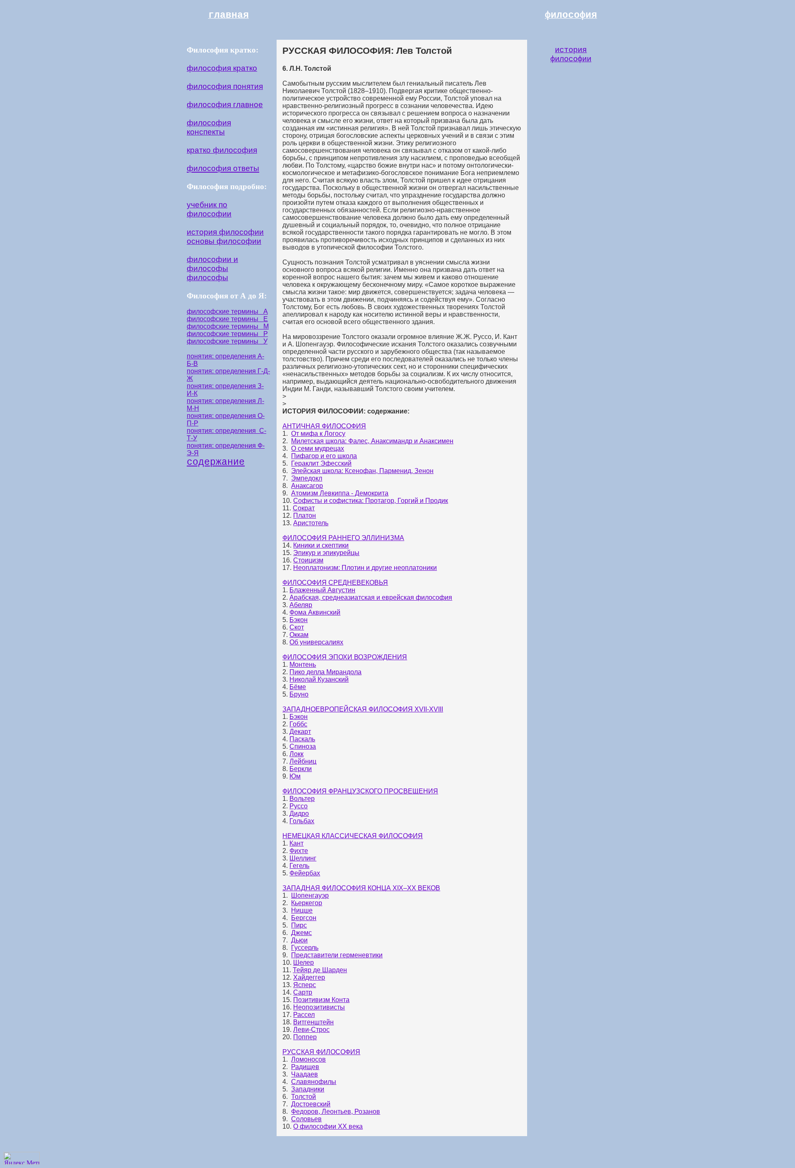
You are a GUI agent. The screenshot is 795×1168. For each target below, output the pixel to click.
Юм (295, 776)
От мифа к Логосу (318, 433)
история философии (225, 232)
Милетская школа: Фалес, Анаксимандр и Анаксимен (372, 441)
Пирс (299, 925)
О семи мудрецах (317, 448)
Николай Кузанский (319, 679)
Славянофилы (313, 1081)
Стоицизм (308, 560)
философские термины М (228, 326)
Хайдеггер (309, 977)
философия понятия (225, 86)
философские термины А (227, 311)
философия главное (225, 104)
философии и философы (212, 264)
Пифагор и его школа (324, 455)
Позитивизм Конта (321, 999)
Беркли (300, 768)
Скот (296, 627)
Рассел (304, 1014)
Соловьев (306, 1118)
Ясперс (304, 984)
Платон (304, 515)
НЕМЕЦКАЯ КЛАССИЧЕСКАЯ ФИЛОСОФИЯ (352, 835)
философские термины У (227, 341)
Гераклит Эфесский (321, 463)
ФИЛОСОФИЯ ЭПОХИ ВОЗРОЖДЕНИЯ (344, 657)
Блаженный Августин (322, 590)
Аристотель (310, 522)
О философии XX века (328, 1126)
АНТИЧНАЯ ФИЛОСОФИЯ (324, 426)
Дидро (299, 813)
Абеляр (300, 604)
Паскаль (302, 739)
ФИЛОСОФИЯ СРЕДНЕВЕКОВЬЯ (335, 582)
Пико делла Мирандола (325, 671)
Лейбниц (302, 761)
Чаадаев (304, 1074)
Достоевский (310, 1104)
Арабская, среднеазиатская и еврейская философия (370, 597)
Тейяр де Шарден (320, 969)
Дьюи (299, 940)
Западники (307, 1089)
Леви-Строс (311, 1029)
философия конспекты (209, 127)
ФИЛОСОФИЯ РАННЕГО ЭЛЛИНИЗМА (343, 537)
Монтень (302, 664)
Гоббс (298, 724)
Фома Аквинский (314, 612)
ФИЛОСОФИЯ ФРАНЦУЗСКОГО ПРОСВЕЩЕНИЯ (360, 791)
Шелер (303, 962)
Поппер (305, 1037)
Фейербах (304, 873)
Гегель (299, 865)
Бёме (297, 686)
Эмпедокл (306, 478)
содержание (216, 462)
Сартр (302, 992)
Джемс (301, 932)
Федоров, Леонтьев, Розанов (335, 1111)
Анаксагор (307, 485)
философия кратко (222, 68)
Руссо (298, 806)
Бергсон (303, 917)
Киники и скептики (321, 545)
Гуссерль (304, 947)
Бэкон (298, 619)
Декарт (300, 731)
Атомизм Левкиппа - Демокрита (339, 493)
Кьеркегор (306, 902)
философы (207, 277)
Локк (296, 753)
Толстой (303, 1096)
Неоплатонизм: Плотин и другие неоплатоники (365, 567)
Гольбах (301, 820)
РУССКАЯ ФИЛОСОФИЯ (321, 1051)
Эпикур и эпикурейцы (326, 552)
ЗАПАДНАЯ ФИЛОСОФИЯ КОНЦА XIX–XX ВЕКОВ (361, 888)
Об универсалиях (316, 642)
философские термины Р (227, 333)
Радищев (305, 1066)
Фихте (298, 850)
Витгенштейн (313, 1022)
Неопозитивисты (319, 1007)
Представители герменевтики (337, 955)
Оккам (298, 634)
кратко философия (222, 150)
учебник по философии (209, 209)
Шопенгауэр (310, 895)
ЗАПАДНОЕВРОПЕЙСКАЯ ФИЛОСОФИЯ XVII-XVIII (362, 709)
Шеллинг (302, 858)
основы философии (224, 241)
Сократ (304, 508)
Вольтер (302, 798)
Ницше (302, 910)
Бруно (298, 694)
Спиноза (302, 746)
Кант (296, 843)
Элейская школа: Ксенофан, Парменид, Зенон (362, 470)
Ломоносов (308, 1059)
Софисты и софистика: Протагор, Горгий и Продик (370, 500)
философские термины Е (227, 318)
